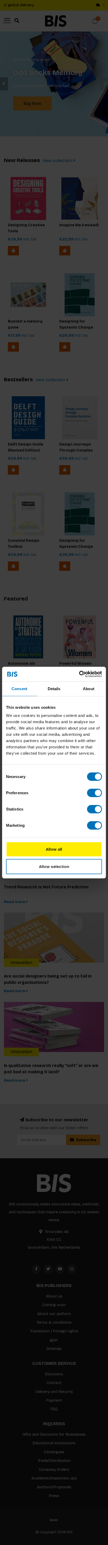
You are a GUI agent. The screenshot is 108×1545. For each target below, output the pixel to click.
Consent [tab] (19, 688)
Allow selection (54, 866)
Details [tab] (54, 688)
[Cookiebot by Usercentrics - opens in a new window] (79, 674)
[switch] (94, 793)
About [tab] (88, 688)
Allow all (54, 849)
